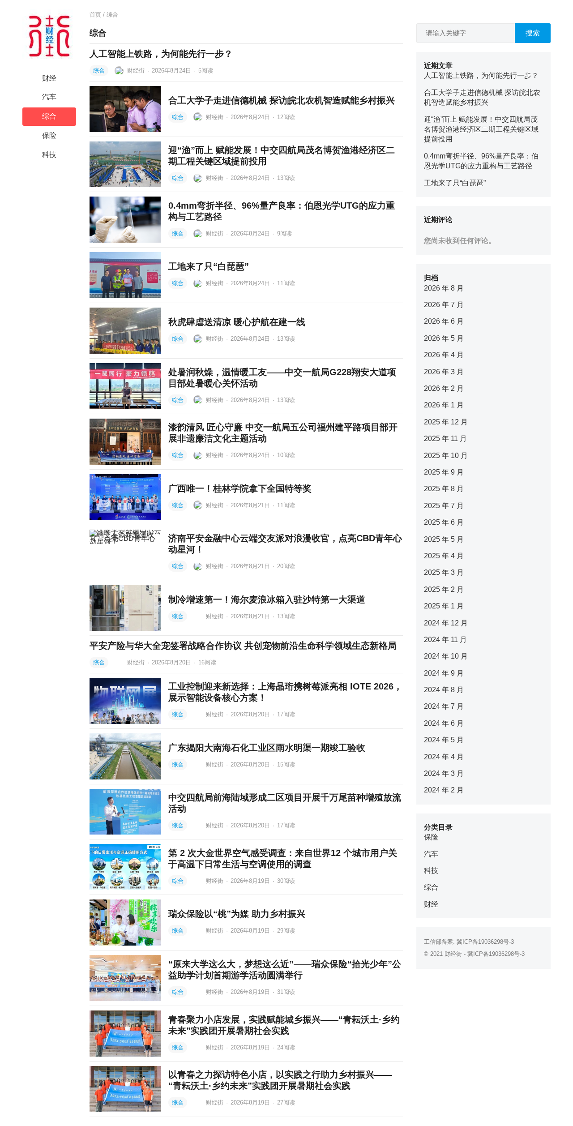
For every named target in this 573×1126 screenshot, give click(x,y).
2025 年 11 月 (445, 438)
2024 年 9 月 (444, 673)
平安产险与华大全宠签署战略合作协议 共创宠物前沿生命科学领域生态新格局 (243, 646)
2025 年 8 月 (444, 488)
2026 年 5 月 (444, 338)
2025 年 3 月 (444, 572)
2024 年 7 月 (444, 706)
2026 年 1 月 (444, 405)
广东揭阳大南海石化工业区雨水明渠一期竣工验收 (266, 748)
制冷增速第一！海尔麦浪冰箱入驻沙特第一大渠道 (266, 599)
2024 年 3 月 (444, 773)
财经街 (135, 70)
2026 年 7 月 (444, 304)
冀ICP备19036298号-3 (485, 941)
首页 (95, 14)
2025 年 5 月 (444, 539)
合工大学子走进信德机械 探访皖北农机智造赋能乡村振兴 (281, 100)
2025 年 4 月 (444, 556)
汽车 (49, 97)
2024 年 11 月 (445, 639)
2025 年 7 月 (444, 505)
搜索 (533, 33)
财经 (49, 78)
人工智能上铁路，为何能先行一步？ (161, 54)
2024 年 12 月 (446, 623)
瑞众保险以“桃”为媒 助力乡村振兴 (236, 914)
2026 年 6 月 (444, 321)
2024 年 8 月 (444, 690)
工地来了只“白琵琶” (208, 266)
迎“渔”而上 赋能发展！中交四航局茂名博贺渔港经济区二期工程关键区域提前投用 (481, 129)
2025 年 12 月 (446, 422)
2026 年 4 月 (444, 355)
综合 (49, 116)
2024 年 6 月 (444, 723)
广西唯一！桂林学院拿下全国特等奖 (240, 488)
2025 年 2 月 (444, 589)
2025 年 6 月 (444, 522)
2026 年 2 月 (444, 388)
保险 (49, 135)
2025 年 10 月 (446, 455)
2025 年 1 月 (444, 606)
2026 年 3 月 (444, 372)
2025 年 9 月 (444, 472)
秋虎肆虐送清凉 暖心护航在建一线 (236, 322)
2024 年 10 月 (446, 656)
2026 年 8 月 (444, 288)
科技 (49, 154)
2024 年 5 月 (444, 740)
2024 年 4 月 (444, 757)
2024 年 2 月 (444, 790)
